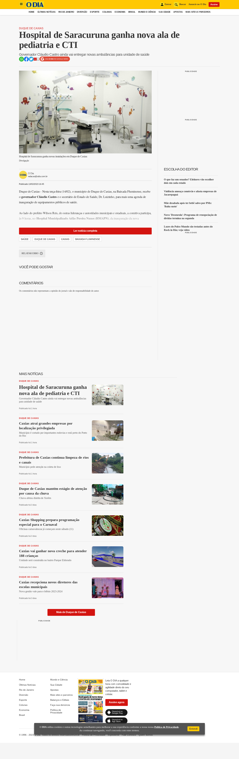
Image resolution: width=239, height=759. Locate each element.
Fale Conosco (129, 735)
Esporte (94, 12)
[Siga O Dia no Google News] (55, 60)
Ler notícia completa (85, 230)
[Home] (35, 7)
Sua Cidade (164, 12)
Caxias (65, 239)
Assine (214, 4)
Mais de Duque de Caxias (71, 612)
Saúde (24, 239)
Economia (120, 12)
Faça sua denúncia (60, 705)
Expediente (113, 735)
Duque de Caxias (31, 28)
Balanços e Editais (59, 700)
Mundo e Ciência (147, 12)
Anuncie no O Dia (197, 4)
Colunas (107, 12)
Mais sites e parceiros (198, 12)
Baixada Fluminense (87, 239)
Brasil (131, 12)
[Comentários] (38, 59)
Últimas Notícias (46, 12)
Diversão (82, 12)
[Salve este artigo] (35, 59)
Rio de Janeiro (66, 12)
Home (31, 12)
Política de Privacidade (56, 711)
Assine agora (116, 702)
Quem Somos (146, 735)
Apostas (178, 12)
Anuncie (75, 735)
